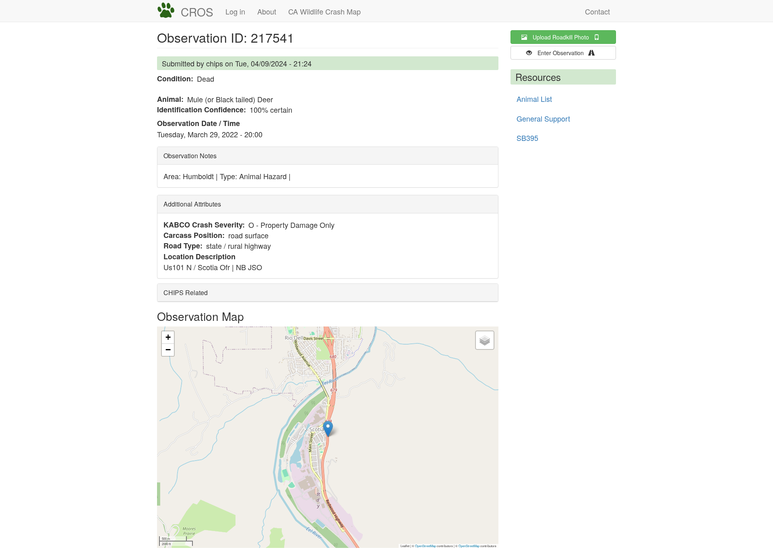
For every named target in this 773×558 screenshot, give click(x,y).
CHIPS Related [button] (185, 292)
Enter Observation (563, 53)
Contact (597, 11)
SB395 (527, 137)
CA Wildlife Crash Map (324, 11)
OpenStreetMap (425, 546)
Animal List (534, 98)
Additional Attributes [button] (192, 204)
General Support (543, 118)
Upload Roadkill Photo (563, 37)
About (266, 11)
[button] (328, 429)
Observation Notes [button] (190, 155)
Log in (235, 11)
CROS (197, 12)
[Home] (169, 10)
